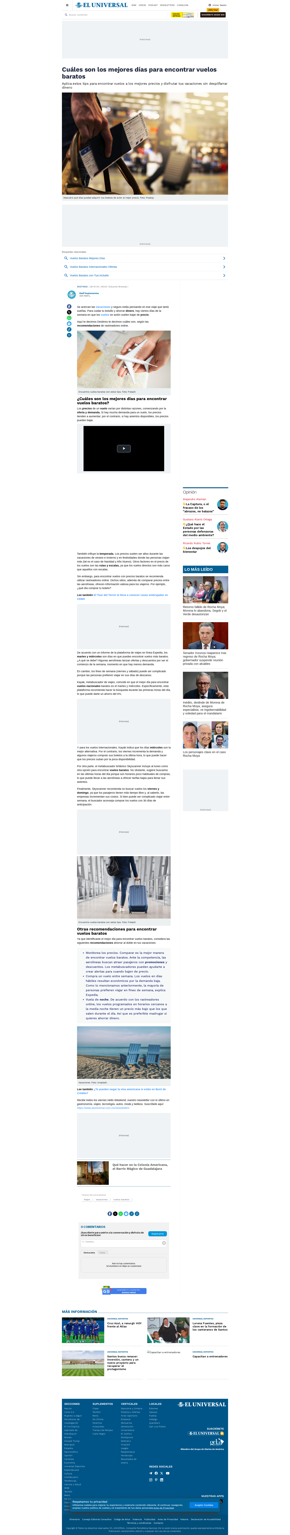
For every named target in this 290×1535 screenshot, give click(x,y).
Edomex (153, 1408)
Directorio (74, 1519)
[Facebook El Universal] (156, 1474)
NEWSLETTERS (167, 5)
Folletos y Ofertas (130, 1412)
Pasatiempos (128, 1452)
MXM (134, 5)
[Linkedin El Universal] (161, 1479)
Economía (69, 1462)
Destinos (82, 286)
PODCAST (153, 5)
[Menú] (67, 5)
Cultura (68, 1473)
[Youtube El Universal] (168, 1474)
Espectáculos (71, 1470)
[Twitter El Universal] (161, 1474)
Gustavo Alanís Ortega (197, 519)
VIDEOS (142, 5)
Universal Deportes (74, 1466)
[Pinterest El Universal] (156, 1479)
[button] (213, 14)
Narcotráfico (71, 1452)
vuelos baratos (121, 1199)
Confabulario (71, 1477)
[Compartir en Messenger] (69, 323)
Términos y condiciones (139, 1523)
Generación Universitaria (127, 1428)
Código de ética (122, 1519)
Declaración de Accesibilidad (206, 1519)
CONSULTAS (182, 5)
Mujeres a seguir (73, 1415)
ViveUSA (125, 1444)
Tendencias (70, 1481)
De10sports (127, 1437)
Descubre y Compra (131, 1408)
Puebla (153, 1415)
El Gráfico (126, 1434)
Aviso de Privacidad (168, 1519)
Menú (67, 1495)
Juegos (124, 1448)
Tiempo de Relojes (103, 1430)
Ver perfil (84, 296)
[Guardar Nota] (69, 335)
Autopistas (98, 1426)
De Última (98, 1419)
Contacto (158, 1523)
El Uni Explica (71, 1426)
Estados (68, 1448)
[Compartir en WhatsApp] (69, 318)
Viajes (87, 1199)
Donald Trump (72, 1441)
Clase (96, 1408)
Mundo (68, 1437)
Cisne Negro (99, 1434)
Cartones (69, 1459)
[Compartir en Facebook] (69, 306)
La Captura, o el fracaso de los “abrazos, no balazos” (198, 507)
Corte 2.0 (69, 1412)
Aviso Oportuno (129, 1415)
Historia (184, 1519)
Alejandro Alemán (194, 499)
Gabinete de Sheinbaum (71, 1432)
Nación (68, 1408)
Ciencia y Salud (72, 1484)
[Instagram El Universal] (150, 1479)
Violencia (137, 1519)
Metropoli (69, 1444)
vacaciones (102, 1199)
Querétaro (154, 1423)
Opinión (189, 492)
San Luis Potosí (157, 1426)
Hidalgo (153, 1419)
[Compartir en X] (69, 312)
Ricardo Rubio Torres (196, 543)
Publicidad (149, 1519)
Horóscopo (127, 1455)
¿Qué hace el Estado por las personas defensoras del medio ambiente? (198, 529)
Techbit (68, 1491)
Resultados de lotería (129, 1461)
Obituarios (126, 1423)
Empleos (125, 1419)
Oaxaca (153, 1412)
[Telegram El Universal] (150, 1474)
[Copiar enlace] (69, 329)
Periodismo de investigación (72, 1421)
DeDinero (126, 1441)
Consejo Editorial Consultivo (96, 1519)
